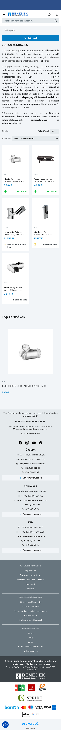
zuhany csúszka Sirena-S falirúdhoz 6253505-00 (13, 290)
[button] (49, 14)
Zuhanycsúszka (11, 30)
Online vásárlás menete (30, 602)
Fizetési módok (30, 615)
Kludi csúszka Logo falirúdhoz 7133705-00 (24, 386)
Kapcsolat (30, 584)
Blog (31, 637)
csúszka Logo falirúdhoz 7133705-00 (14, 180)
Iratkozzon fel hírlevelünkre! (30, 646)
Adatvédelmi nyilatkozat (30, 575)
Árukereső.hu (30, 728)
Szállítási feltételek (30, 606)
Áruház (30, 589)
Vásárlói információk (30, 566)
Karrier (30, 642)
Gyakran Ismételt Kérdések (30, 620)
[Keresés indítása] (56, 20)
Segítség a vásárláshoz (30, 597)
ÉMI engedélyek (31, 651)
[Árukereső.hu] (30, 724)
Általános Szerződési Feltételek (30, 579)
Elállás (30, 633)
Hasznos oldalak (30, 628)
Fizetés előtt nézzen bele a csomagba (30, 611)
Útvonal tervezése (30, 478)
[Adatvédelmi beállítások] (5, 724)
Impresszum (30, 570)
